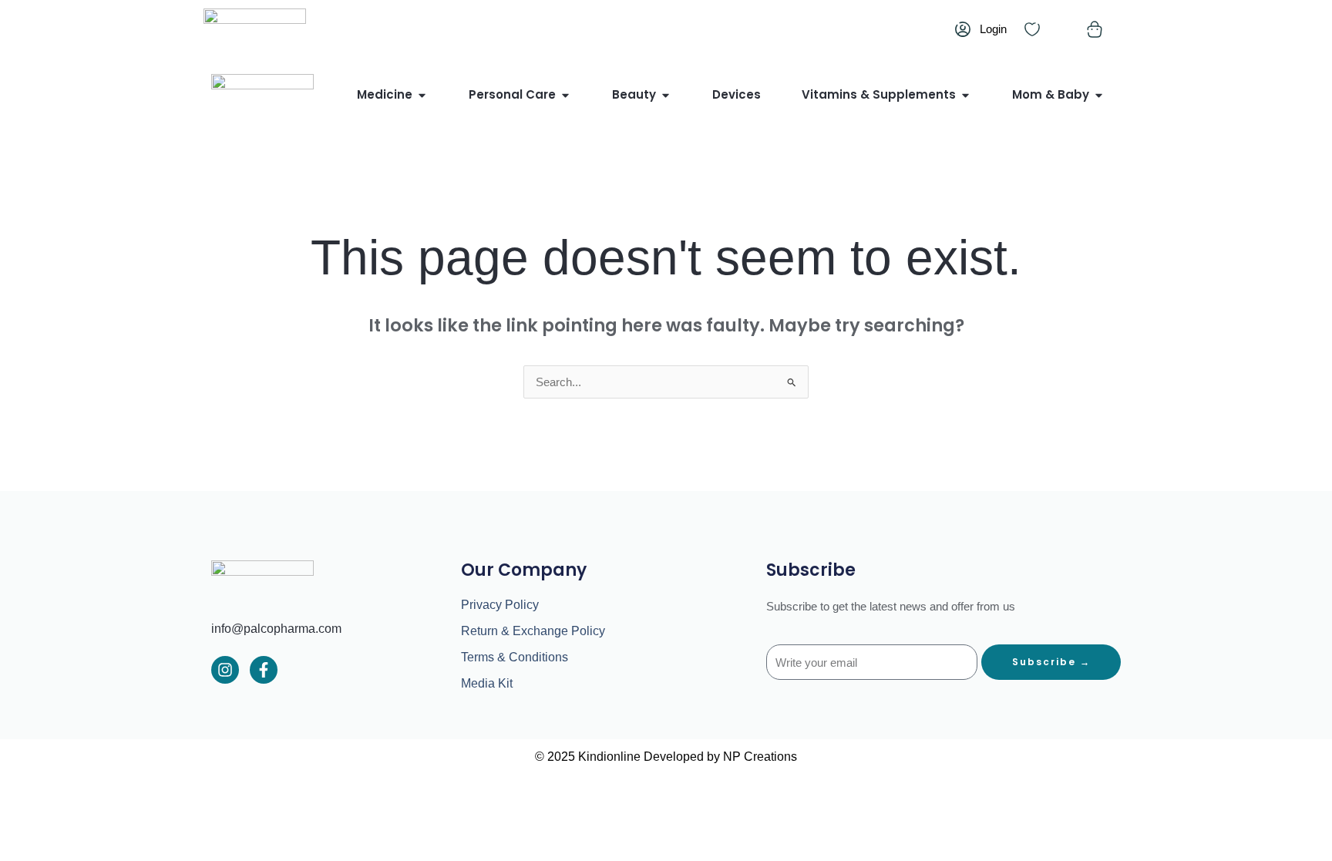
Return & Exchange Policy (533, 630)
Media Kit (487, 683)
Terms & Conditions (514, 657)
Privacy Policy (500, 604)
